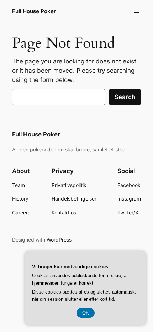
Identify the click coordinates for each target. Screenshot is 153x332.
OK (85, 313)
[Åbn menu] (136, 11)
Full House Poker (34, 11)
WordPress (59, 240)
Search (125, 96)
